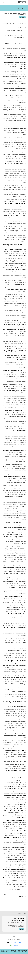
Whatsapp (15, 945)
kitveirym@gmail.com (15, 942)
